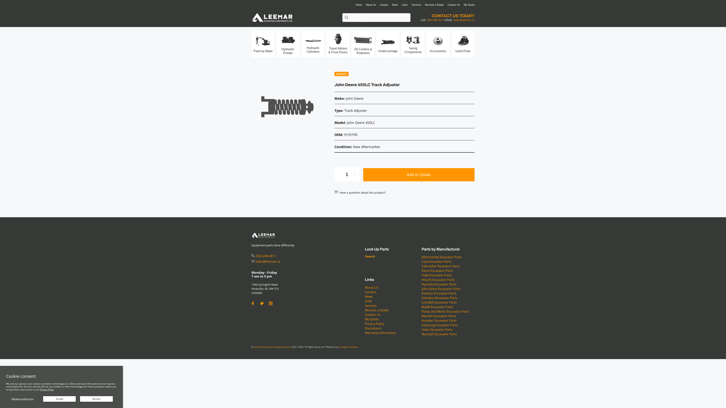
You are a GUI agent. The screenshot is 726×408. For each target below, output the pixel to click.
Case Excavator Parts (436, 262)
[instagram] (271, 303)
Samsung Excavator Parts (440, 325)
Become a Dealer (377, 310)
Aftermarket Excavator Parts (442, 257)
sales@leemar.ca (464, 20)
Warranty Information (380, 333)
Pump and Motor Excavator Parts (445, 311)
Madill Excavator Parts (437, 307)
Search (370, 256)
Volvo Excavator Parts (437, 330)
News (369, 296)
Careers (370, 292)
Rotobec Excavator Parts (439, 320)
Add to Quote (419, 175)
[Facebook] (253, 303)
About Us (371, 287)
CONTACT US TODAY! (453, 16)
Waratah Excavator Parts (439, 334)
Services (371, 306)
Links (368, 301)
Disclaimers (373, 328)
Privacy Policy (47, 389)
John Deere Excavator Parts (441, 289)
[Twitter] (262, 303)
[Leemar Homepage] (272, 13)
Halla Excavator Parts (437, 275)
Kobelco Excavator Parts (439, 293)
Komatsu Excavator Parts (440, 298)
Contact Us (373, 315)
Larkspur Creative (348, 346)
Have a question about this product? (363, 192)
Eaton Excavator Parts (437, 271)
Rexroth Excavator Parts (439, 316)
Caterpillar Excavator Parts (441, 266)
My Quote (372, 319)
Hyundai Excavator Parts (439, 284)
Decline (96, 398)
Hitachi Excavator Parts (438, 280)
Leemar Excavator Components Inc (272, 346)
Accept (59, 398)
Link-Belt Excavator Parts (439, 302)
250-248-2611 (435, 20)
